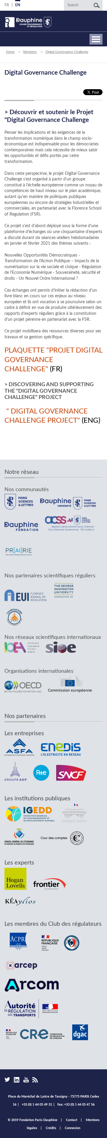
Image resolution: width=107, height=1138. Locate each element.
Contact (71, 1120)
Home (10, 52)
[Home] (27, 22)
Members (30, 52)
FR (6, 5)
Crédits (51, 1128)
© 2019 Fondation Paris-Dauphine (32, 1120)
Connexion (72, 1128)
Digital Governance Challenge (66, 52)
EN (17, 5)
